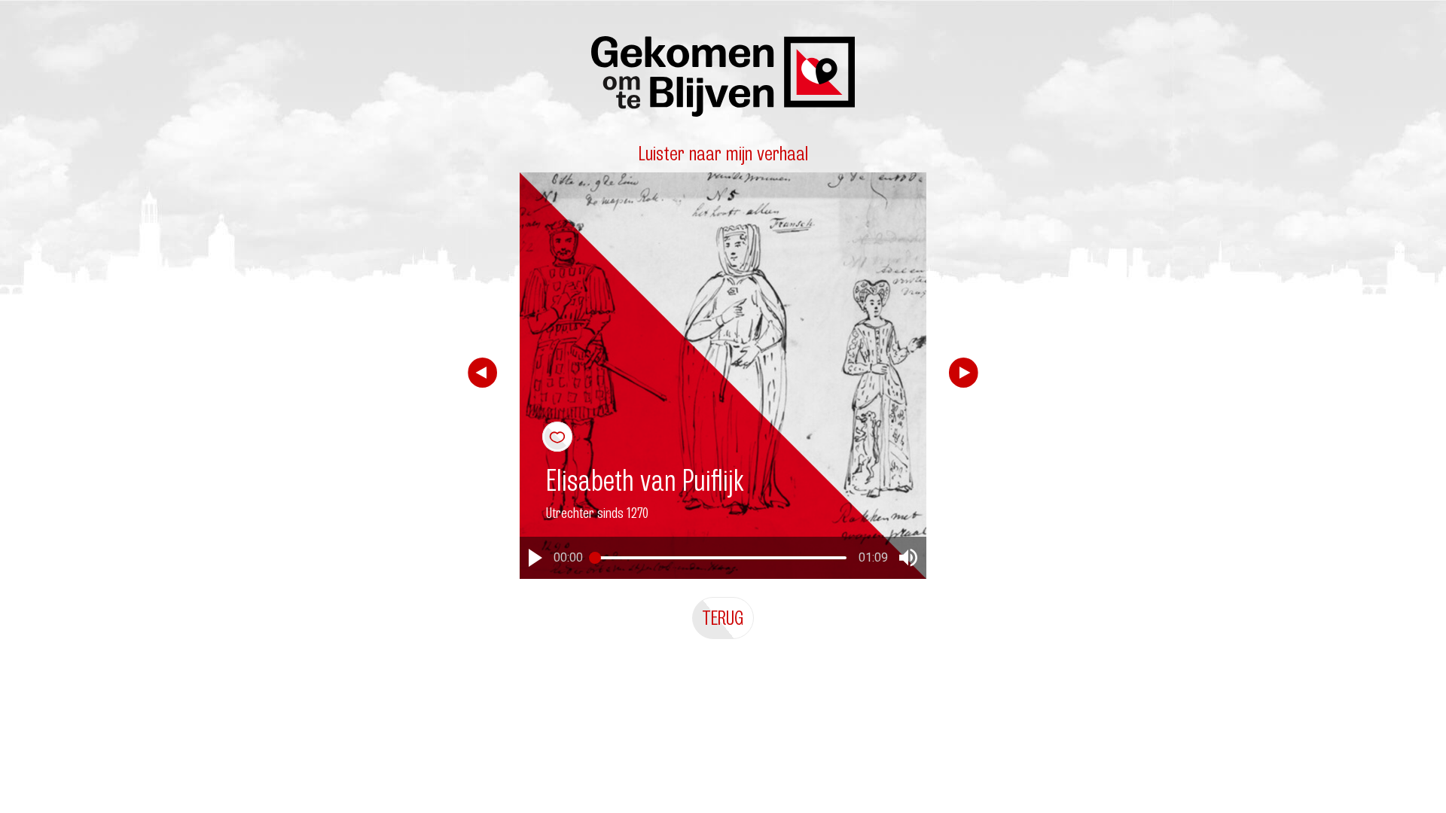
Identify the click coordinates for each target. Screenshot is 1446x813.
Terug (723, 617)
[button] (535, 558)
